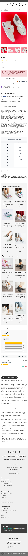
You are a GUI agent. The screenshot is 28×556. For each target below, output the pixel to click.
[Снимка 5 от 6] (15, 45)
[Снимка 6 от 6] (17, 45)
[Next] (24, 28)
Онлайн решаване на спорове (8, 500)
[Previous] (3, 28)
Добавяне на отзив (6, 339)
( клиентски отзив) (11, 60)
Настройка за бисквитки (7, 502)
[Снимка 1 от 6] (11, 45)
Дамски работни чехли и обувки (11, 9)
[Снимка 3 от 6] (13, 45)
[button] (2, 5)
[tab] (9, 377)
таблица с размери (22, 81)
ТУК (9, 74)
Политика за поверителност (8, 512)
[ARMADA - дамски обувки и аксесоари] (14, 4)
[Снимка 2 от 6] (12, 45)
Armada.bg (13, 547)
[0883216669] (17, 1)
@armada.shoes (15, 543)
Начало (2, 9)
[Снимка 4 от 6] (14, 45)
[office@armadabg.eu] (14, 1)
